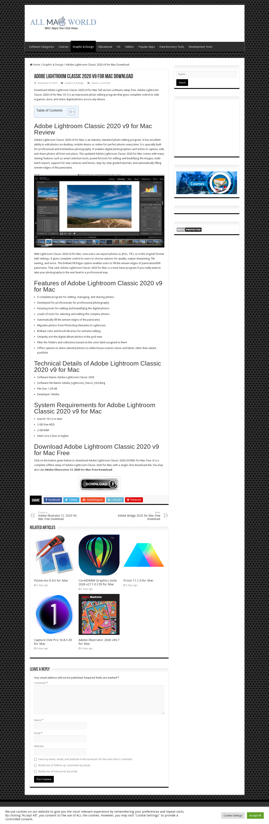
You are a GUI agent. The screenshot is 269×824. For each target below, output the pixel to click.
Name (38, 720)
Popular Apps (146, 46)
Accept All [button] (255, 815)
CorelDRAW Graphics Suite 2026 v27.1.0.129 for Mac (98, 582)
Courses (64, 46)
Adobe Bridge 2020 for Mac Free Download (139, 516)
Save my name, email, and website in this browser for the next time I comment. (85, 759)
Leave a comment (101, 83)
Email (38, 733)
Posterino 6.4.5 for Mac (51, 580)
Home (36, 64)
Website (39, 746)
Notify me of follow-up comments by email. (64, 765)
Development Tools (200, 46)
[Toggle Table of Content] (69, 111)
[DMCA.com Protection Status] (189, 229)
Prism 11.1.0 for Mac (138, 580)
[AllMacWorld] (62, 22)
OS (118, 46)
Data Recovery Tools (172, 46)
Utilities (129, 46)
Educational (105, 46)
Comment (41, 682)
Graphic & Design (83, 46)
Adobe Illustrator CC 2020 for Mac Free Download (57, 516)
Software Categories (41, 46)
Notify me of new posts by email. (58, 771)
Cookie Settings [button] (233, 815)
